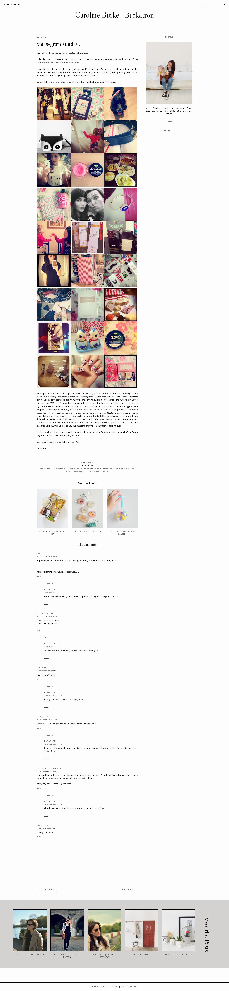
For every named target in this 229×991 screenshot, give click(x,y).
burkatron (50, 589)
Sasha (40, 553)
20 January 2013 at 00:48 (46, 828)
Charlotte (42, 825)
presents (83, 471)
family (92, 469)
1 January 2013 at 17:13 (53, 744)
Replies (50, 584)
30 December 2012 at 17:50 (46, 671)
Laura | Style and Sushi (49, 768)
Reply (39, 576)
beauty (63, 469)
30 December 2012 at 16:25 (47, 556)
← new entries (46, 890)
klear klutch (129, 469)
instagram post (101, 469)
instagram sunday (115, 469)
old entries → (128, 890)
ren (89, 471)
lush (76, 471)
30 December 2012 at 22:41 (47, 719)
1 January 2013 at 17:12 (53, 646)
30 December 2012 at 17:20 (47, 616)
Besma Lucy (42, 717)
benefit (70, 469)
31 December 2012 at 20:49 (47, 771)
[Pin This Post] (88, 465)
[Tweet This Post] (82, 465)
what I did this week (100, 471)
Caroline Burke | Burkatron (114, 15)
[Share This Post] (85, 465)
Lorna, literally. (45, 668)
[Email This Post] (92, 465)
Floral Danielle (45, 614)
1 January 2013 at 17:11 (53, 592)
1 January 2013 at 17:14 (53, 804)
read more (169, 121)
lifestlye (70, 471)
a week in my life (52, 469)
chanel (76, 469)
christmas (84, 469)
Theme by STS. (133, 987)
